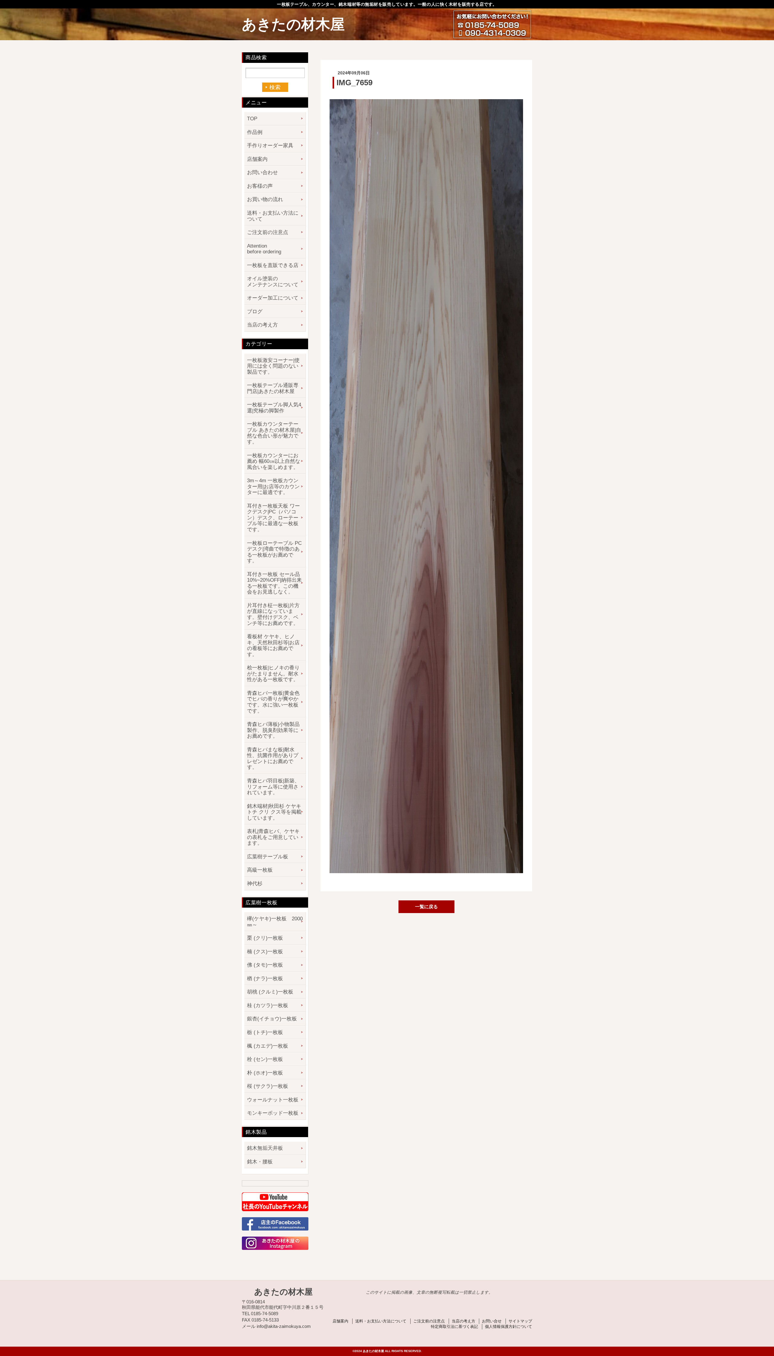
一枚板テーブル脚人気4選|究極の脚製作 (274, 408)
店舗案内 (257, 159)
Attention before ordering (264, 249)
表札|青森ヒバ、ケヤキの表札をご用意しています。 (273, 837)
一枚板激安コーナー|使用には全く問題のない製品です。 (273, 366)
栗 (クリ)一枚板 (265, 938)
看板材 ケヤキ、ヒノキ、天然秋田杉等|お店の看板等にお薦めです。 (273, 645)
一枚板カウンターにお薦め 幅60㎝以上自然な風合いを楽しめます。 (273, 461)
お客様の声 (260, 186)
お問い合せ (492, 1321)
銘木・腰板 (260, 1162)
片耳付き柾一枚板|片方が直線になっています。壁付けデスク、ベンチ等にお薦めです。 (273, 614)
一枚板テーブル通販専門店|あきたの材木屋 (272, 388)
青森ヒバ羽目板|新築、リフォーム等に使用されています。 (273, 786)
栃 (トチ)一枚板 (265, 1032)
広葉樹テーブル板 (267, 857)
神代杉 (254, 883)
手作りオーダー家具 (270, 145)
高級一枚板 (260, 870)
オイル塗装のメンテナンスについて (272, 282)
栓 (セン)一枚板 (265, 1059)
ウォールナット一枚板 (272, 1100)
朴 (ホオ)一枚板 (265, 1073)
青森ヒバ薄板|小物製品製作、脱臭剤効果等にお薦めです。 (273, 730)
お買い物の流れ (265, 199)
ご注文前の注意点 (267, 232)
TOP (252, 119)
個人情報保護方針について (508, 1326)
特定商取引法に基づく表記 (454, 1326)
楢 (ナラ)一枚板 (265, 978)
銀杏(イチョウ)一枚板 (272, 1019)
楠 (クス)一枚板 (265, 951)
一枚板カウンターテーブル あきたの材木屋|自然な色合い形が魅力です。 (274, 433)
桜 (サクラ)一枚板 (267, 1086)
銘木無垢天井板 (265, 1148)
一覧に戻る (426, 906)
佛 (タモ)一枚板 (265, 965)
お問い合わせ (262, 172)
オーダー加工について (272, 298)
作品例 (254, 132)
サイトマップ (520, 1321)
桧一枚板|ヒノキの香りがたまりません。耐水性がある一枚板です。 (273, 673)
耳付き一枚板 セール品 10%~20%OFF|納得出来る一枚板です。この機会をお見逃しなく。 (274, 583)
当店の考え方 (262, 325)
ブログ (254, 311)
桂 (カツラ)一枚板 (267, 1005)
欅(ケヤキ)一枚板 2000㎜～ (275, 922)
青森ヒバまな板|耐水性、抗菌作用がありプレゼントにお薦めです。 (272, 758)
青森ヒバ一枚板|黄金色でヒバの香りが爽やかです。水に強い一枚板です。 (273, 702)
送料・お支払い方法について (272, 216)
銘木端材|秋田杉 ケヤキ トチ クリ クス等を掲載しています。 (274, 812)
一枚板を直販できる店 (272, 265)
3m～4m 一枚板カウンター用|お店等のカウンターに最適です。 (273, 486)
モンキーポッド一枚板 (272, 1113)
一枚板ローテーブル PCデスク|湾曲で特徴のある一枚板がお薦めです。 (274, 552)
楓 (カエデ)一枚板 (267, 1046)
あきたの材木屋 (293, 24)
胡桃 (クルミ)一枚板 (270, 992)
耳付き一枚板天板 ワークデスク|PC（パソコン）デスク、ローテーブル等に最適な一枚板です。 (273, 517)
